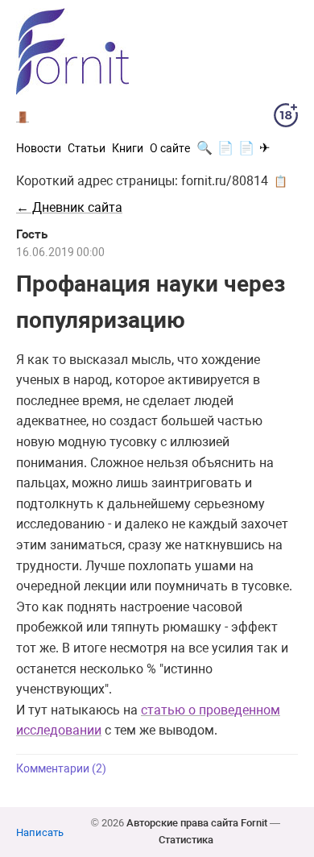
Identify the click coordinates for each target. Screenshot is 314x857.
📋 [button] (280, 181)
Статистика (186, 840)
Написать (40, 832)
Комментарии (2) (61, 769)
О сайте (170, 148)
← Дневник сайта (69, 207)
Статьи (86, 148)
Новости (38, 148)
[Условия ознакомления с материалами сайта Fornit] (286, 118)
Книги (127, 148)
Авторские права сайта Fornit (196, 823)
